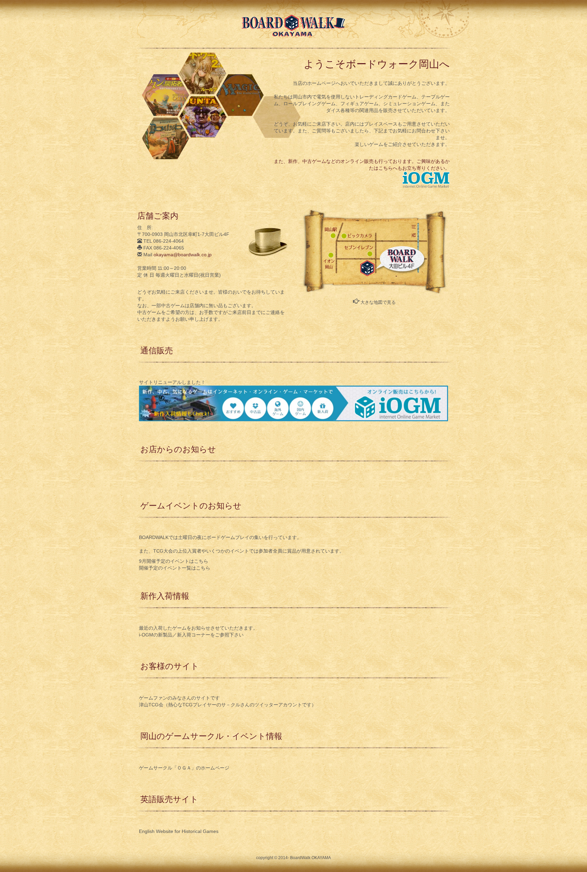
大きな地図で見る (377, 302)
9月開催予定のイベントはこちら (173, 561)
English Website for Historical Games (178, 831)
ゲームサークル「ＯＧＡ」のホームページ (184, 768)
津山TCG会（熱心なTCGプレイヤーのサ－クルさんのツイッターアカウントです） (227, 704)
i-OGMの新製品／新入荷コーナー (174, 634)
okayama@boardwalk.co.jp (183, 254)
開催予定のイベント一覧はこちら (174, 568)
